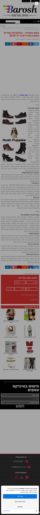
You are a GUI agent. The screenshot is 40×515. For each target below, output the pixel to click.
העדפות (20, 507)
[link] (36, 511)
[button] (36, 3)
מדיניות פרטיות (6, 511)
